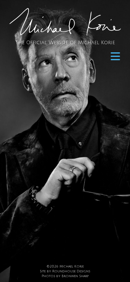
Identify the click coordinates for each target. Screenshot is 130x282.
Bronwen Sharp (75, 276)
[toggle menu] (115, 56)
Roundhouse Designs (71, 271)
